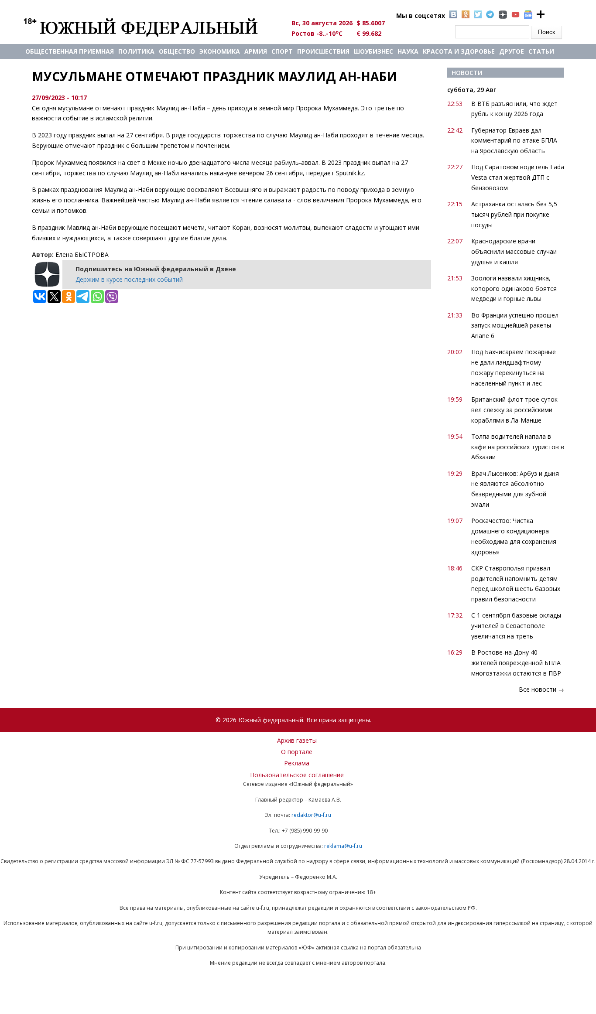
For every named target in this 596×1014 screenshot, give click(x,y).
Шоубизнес (373, 51)
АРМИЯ (255, 51)
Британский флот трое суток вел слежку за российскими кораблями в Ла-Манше (514, 409)
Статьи (541, 51)
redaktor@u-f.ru (311, 815)
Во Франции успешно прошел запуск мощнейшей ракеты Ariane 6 (514, 325)
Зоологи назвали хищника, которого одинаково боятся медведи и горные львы (514, 288)
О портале (296, 752)
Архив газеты (297, 740)
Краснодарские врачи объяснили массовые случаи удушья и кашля (514, 251)
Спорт (282, 51)
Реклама (296, 763)
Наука (407, 51)
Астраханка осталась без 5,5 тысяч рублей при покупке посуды (514, 214)
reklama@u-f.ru (343, 846)
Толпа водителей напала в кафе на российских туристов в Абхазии (517, 446)
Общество (177, 51)
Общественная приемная (69, 51)
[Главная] (150, 27)
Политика (136, 51)
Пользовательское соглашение (297, 775)
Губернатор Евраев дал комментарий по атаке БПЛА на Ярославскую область (514, 140)
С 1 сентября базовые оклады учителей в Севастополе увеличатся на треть (516, 625)
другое (511, 51)
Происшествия (323, 51)
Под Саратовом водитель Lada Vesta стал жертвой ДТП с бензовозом (517, 177)
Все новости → (541, 689)
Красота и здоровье (459, 51)
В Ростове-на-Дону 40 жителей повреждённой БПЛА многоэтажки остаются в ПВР (516, 662)
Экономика (219, 51)
